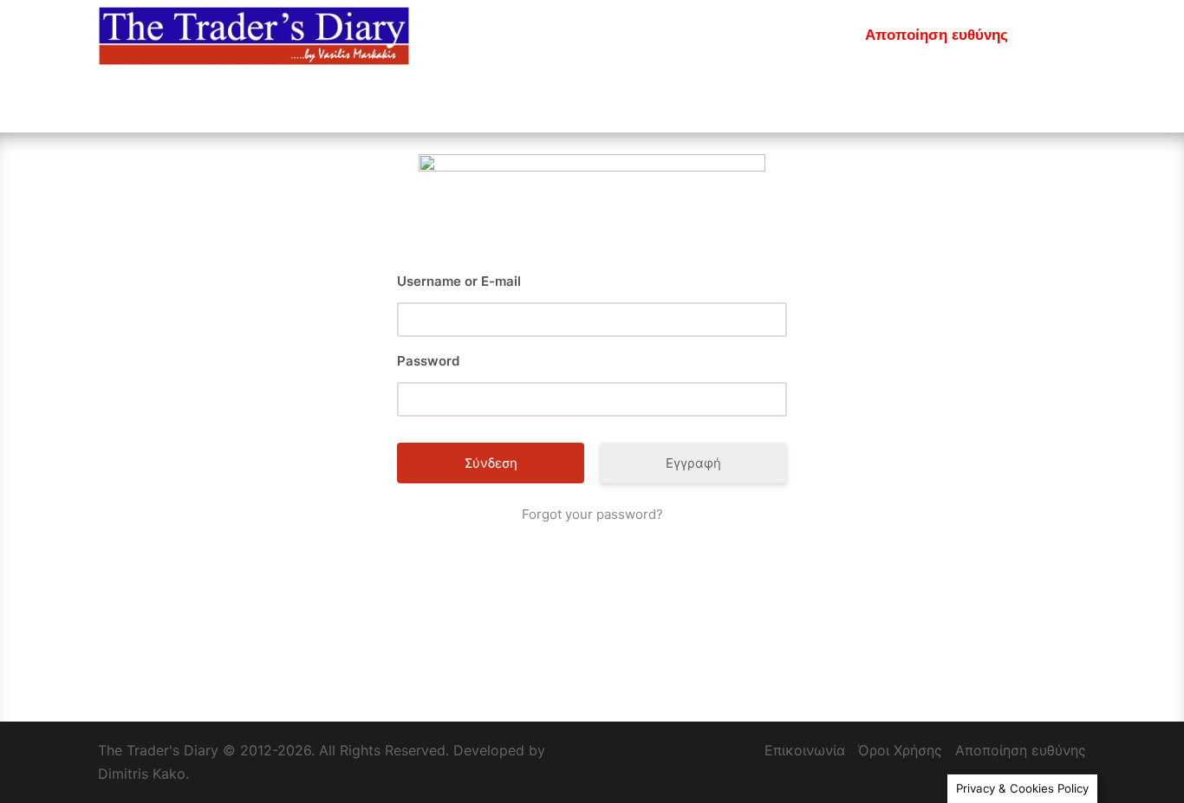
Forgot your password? (592, 514)
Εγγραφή (705, 35)
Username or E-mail (459, 281)
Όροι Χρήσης (900, 750)
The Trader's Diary (158, 750)
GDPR (1053, 35)
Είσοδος (624, 35)
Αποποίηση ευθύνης (936, 35)
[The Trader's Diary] (254, 34)
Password (428, 361)
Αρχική (551, 35)
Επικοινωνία (800, 35)
